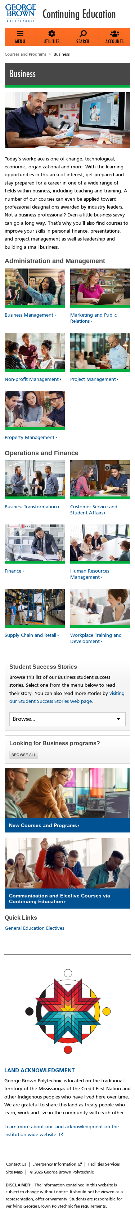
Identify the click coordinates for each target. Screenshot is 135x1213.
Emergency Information (54, 1164)
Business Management (29, 315)
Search (82, 41)
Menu (20, 41)
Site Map (14, 1172)
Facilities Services (104, 1164)
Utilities (52, 41)
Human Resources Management (89, 574)
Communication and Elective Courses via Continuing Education (59, 898)
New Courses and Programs (43, 825)
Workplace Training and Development (96, 638)
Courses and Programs (25, 54)
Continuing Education (79, 14)
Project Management (93, 379)
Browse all (24, 755)
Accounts (114, 41)
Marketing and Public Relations (93, 318)
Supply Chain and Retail (30, 635)
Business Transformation (31, 507)
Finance (13, 571)
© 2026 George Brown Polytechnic (62, 1172)
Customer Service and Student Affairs (93, 510)
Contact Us (16, 1164)
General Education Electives (34, 928)
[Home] (23, 14)
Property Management (29, 437)
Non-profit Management (32, 379)
